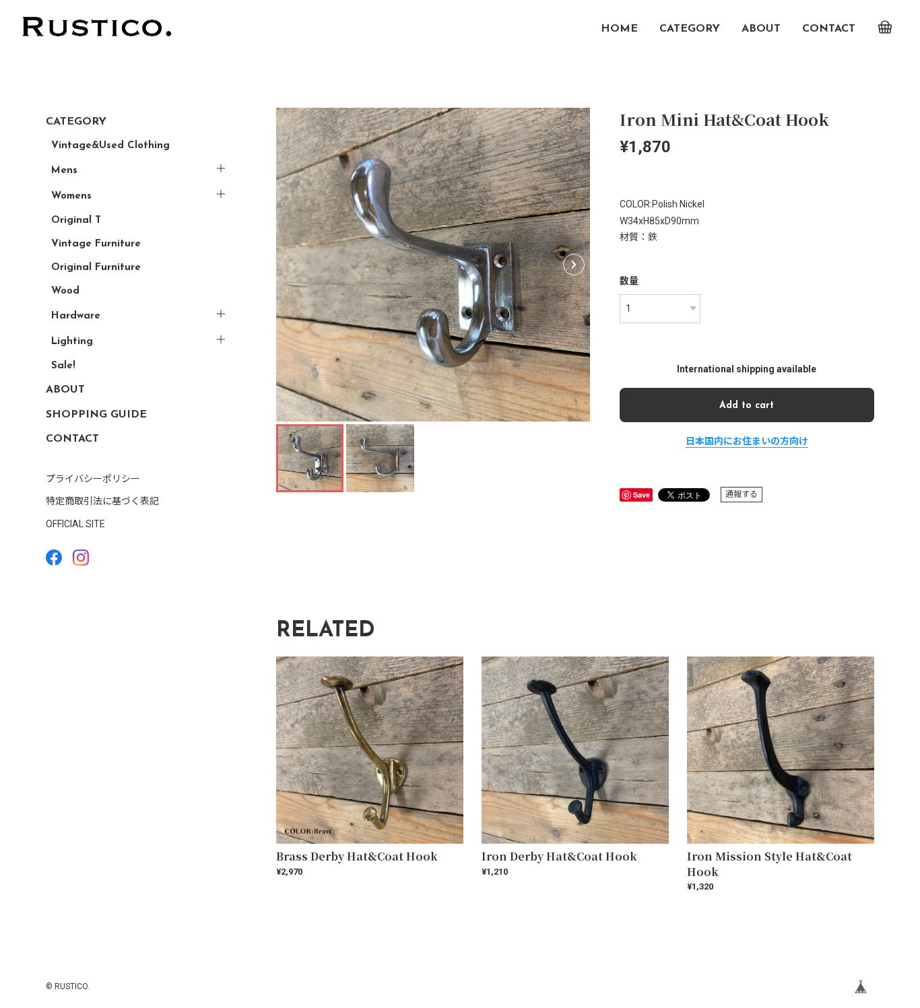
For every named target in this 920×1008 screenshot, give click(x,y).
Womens (71, 196)
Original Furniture (96, 268)
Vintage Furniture (96, 244)
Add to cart (746, 406)
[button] (574, 264)
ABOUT (761, 29)
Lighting (72, 342)
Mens (64, 171)
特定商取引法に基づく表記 (102, 501)
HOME (619, 29)
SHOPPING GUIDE (96, 414)
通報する (741, 494)
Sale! (63, 366)
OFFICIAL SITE (75, 523)
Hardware (75, 316)
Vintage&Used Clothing (110, 146)
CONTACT (828, 29)
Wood (65, 291)
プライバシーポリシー (93, 478)
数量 (629, 280)
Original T (76, 220)
